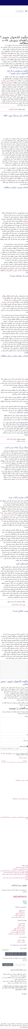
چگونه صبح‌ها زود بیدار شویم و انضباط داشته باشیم (16, 872)
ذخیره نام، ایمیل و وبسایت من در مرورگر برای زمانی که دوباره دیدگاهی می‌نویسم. (14, 754)
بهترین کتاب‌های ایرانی (21, 479)
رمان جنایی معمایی (22, 381)
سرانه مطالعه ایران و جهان (10, 80)
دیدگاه (26, 716)
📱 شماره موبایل (24, 746)
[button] (26, 11)
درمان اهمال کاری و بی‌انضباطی (20, 798)
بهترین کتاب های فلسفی (18, 604)
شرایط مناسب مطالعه (9, 57)
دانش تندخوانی (6, 302)
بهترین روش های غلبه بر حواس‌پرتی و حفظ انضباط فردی (14, 817)
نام (27, 734)
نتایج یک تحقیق (9, 93)
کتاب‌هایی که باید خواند (10, 515)
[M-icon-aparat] (10, 954)
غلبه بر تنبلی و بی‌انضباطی (21, 780)
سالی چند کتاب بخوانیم (21, 648)
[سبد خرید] (12, 11)
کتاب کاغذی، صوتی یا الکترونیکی (15, 270)
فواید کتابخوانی (13, 109)
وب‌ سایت (25, 740)
